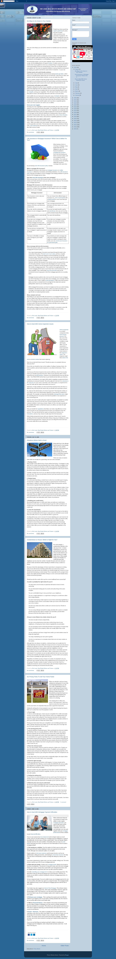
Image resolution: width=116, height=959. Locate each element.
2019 (75, 110)
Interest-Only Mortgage (50, 888)
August (77, 69)
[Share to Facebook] (42, 132)
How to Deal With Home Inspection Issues (40, 324)
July (76, 83)
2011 (75, 126)
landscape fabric (59, 73)
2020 (75, 108)
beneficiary (52, 211)
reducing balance (50, 280)
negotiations (40, 409)
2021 (75, 106)
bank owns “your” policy (49, 254)
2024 (75, 100)
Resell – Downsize (33, 911)
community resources (58, 854)
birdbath (57, 96)
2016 (75, 116)
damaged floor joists (59, 394)
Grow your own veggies (33, 105)
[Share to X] (40, 132)
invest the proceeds (52, 270)
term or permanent (60, 197)
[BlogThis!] (39, 132)
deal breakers (39, 375)
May (76, 87)
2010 (75, 128)
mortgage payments (58, 822)
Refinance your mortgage (35, 897)
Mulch (28, 79)
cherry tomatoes (63, 115)
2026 (75, 67)
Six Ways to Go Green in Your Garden (39, 21)
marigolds (31, 92)
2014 (75, 120)
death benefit (51, 199)
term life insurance (38, 177)
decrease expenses (41, 853)
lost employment (44, 837)
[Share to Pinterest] (43, 132)
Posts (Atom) (37, 948)
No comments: (30, 132)
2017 (75, 114)
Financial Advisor (38, 902)
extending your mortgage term (39, 871)
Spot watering (33, 125)
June (76, 85)
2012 (75, 124)
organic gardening (57, 30)
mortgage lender (52, 864)
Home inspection (64, 329)
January (77, 95)
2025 (75, 97)
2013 (75, 122)
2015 (75, 118)
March (77, 91)
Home (44, 945)
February (77, 93)
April (76, 89)
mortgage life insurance (59, 152)
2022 (75, 104)
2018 (75, 112)
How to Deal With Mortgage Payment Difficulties (42, 812)
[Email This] (37, 132)
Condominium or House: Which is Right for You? (42, 540)
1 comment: (63, 802)
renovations (30, 413)
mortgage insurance (52, 170)
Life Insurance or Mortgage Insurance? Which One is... (81, 76)
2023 (75, 102)
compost (50, 63)
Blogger (67, 955)
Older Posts (65, 945)
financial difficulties (35, 834)
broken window (35, 359)
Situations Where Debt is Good (36, 440)
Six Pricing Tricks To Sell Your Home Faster (40, 677)
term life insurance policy (41, 165)
